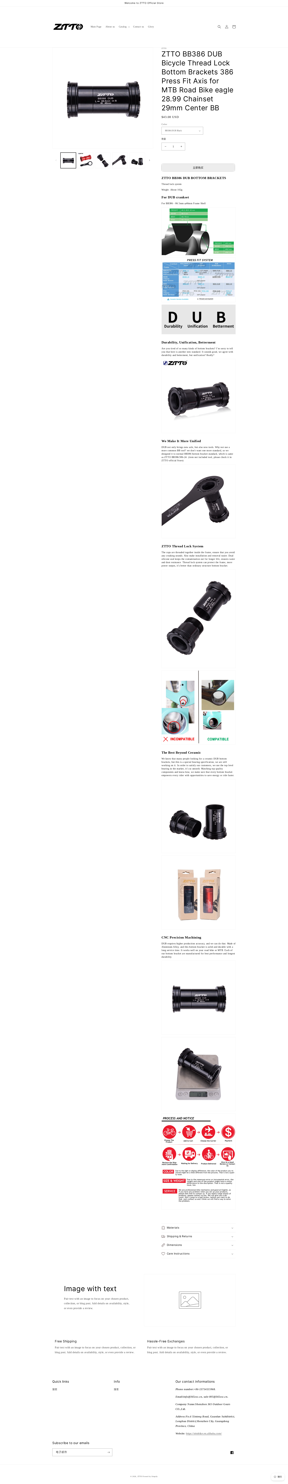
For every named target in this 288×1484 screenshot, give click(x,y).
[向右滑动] (149, 160)
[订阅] (108, 1452)
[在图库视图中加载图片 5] (137, 160)
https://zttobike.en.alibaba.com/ (204, 1433)
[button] (124, 26)
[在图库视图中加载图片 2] (85, 160)
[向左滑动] (56, 160)
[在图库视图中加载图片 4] (120, 160)
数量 (164, 139)
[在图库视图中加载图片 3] (102, 160)
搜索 (54, 1389)
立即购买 (198, 167)
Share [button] (168, 1263)
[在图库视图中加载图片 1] (68, 160)
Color (164, 124)
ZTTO (140, 1476)
